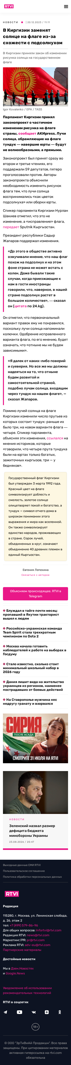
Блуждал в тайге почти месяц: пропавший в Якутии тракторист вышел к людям (31, 614)
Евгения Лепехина (36, 570)
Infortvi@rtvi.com (48, 930)
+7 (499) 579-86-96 (24, 925)
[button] (66, 6)
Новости (10, 22)
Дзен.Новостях (22, 968)
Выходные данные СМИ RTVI (22, 865)
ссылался (55, 438)
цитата (20, 306)
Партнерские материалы (22, 950)
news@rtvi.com (38, 935)
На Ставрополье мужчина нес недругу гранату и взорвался (30, 701)
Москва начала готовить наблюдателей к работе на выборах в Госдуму (34, 650)
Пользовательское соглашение (24, 871)
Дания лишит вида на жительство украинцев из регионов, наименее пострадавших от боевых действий (33, 686)
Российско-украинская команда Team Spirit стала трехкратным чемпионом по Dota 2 (32, 632)
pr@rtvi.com (36, 940)
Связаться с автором (35, 575)
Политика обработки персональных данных (32, 876)
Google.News (15, 973)
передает (11, 227)
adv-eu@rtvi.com (37, 945)
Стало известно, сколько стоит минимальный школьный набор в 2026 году (31, 668)
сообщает (27, 133)
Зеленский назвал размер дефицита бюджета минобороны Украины (32, 831)
